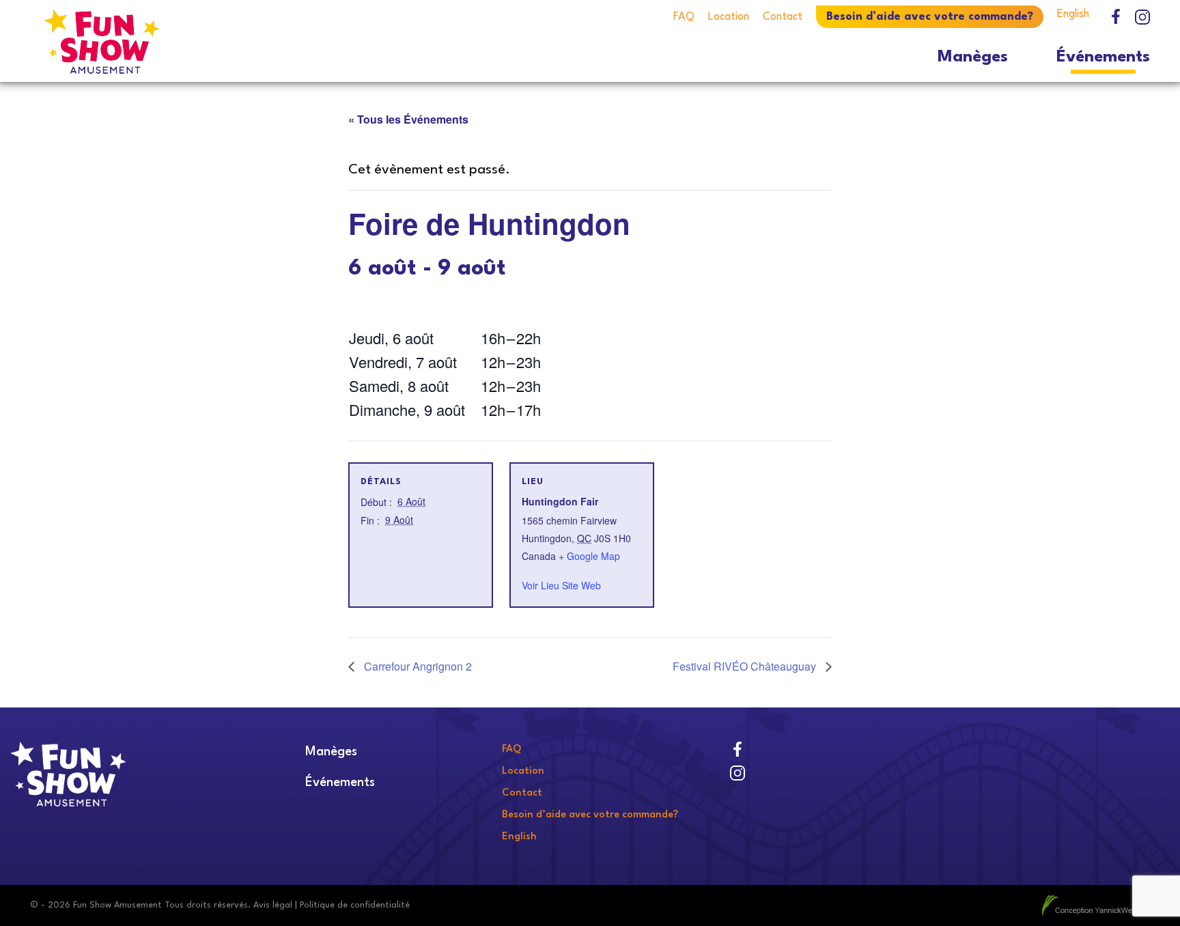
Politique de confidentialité (355, 905)
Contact (782, 17)
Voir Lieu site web (561, 585)
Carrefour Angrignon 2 (416, 666)
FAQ (683, 17)
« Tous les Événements (408, 119)
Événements (1103, 57)
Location (728, 17)
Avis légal (272, 905)
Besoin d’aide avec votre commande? (929, 17)
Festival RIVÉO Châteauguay (746, 666)
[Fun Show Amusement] (169, 41)
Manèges (973, 57)
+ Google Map (589, 556)
